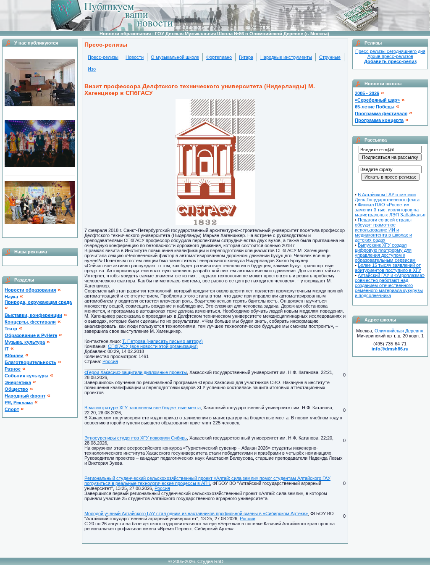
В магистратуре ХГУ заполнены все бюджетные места (142, 407)
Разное (13, 368)
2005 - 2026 (367, 93)
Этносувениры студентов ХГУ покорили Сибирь (135, 437)
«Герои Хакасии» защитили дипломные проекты (135, 372)
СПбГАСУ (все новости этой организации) (153, 346)
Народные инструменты (286, 57)
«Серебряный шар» (377, 100)
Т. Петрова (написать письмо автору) (162, 341)
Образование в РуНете (31, 335)
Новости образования (30, 289)
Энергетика (18, 382)
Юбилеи (14, 355)
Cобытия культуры (26, 375)
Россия (110, 361)
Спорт (12, 409)
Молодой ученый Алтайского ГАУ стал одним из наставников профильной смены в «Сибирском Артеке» (196, 513)
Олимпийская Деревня (399, 330)
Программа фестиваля (381, 113)
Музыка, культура (25, 342)
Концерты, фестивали (30, 321)
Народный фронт (25, 395)
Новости (135, 57)
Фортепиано (219, 57)
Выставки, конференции (33, 315)
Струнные (330, 57)
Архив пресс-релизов (390, 56)
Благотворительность (30, 362)
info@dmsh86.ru (390, 348)
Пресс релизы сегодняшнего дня (390, 51)
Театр (11, 328)
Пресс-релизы (103, 57)
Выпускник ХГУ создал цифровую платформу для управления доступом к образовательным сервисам (385, 252)
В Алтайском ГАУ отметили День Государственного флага (387, 197)
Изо (92, 68)
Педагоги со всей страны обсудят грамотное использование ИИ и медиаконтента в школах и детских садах (383, 229)
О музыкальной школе (175, 57)
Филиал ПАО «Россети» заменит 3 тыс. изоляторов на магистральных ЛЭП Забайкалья (390, 209)
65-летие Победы (374, 106)
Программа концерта (379, 120)
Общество (16, 389)
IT (7, 348)
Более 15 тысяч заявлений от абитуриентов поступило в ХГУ (388, 268)
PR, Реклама (19, 402)
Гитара (246, 57)
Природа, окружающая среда (38, 302)
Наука (11, 296)
